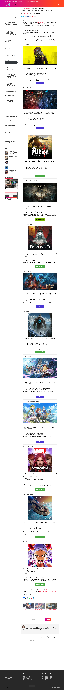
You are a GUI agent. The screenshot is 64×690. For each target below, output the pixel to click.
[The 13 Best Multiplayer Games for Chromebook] (40, 606)
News (5, 1)
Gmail (5, 676)
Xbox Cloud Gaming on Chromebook (10, 91)
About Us (6, 687)
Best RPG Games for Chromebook (10, 77)
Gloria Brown (26, 13)
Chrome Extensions (21, 1)
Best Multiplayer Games (8, 84)
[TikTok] (57, 687)
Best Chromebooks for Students (47, 677)
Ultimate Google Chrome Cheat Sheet (11, 34)
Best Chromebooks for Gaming (47, 676)
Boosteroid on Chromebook (9, 90)
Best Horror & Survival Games (9, 75)
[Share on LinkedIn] (36, 16)
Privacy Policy (28, 687)
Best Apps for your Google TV (28, 680)
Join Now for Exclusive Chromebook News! (11, 62)
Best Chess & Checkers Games (10, 74)
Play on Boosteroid (39, 128)
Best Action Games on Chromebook (28, 609)
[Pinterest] (55, 687)
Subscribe (48, 619)
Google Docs (7, 679)
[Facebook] (52, 687)
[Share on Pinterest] (31, 16)
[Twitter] (54, 687)
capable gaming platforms (41, 22)
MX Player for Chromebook (9, 32)
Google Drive (7, 680)
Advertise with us (19, 687)
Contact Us (9, 687)
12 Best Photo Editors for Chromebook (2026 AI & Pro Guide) (13, 157)
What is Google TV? (26, 678)
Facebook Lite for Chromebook (10, 18)
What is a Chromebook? (27, 677)
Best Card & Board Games (9, 73)
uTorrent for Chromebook (9, 33)
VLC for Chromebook (8, 31)
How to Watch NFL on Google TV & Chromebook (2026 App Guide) (13, 152)
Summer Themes (8, 99)
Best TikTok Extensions (8, 127)
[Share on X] (23, 16)
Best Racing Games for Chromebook (10, 76)
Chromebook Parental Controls (10, 30)
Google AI (8, 1)
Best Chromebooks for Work (46, 678)
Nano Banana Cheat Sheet (9, 677)
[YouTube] (58, 687)
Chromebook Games (26, 8)
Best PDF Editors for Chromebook (10, 21)
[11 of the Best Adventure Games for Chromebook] (51, 606)
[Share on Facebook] (27, 16)
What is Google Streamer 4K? (28, 679)
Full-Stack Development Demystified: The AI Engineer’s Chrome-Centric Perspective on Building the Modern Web (11, 117)
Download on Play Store (40, 175)
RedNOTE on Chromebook (9, 35)
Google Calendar (7, 678)
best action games (49, 591)
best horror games (42, 591)
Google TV (37, 1)
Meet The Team (14, 687)
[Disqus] (40, 657)
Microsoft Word (7, 142)
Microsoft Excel (7, 143)
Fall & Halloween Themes (9, 100)
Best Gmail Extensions (8, 131)
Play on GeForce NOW (40, 219)
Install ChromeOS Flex (26, 676)
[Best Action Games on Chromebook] (28, 606)
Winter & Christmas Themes (10, 101)
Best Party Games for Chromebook (10, 78)
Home (22, 8)
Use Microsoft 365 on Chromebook (10, 141)
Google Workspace (15, 1)
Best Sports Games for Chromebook (10, 82)
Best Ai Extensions (8, 132)
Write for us (24, 687)
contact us (47, 589)
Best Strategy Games (8, 83)
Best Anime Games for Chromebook (10, 69)
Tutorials (26, 1)
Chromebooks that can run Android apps (11, 17)
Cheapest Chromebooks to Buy (47, 679)
